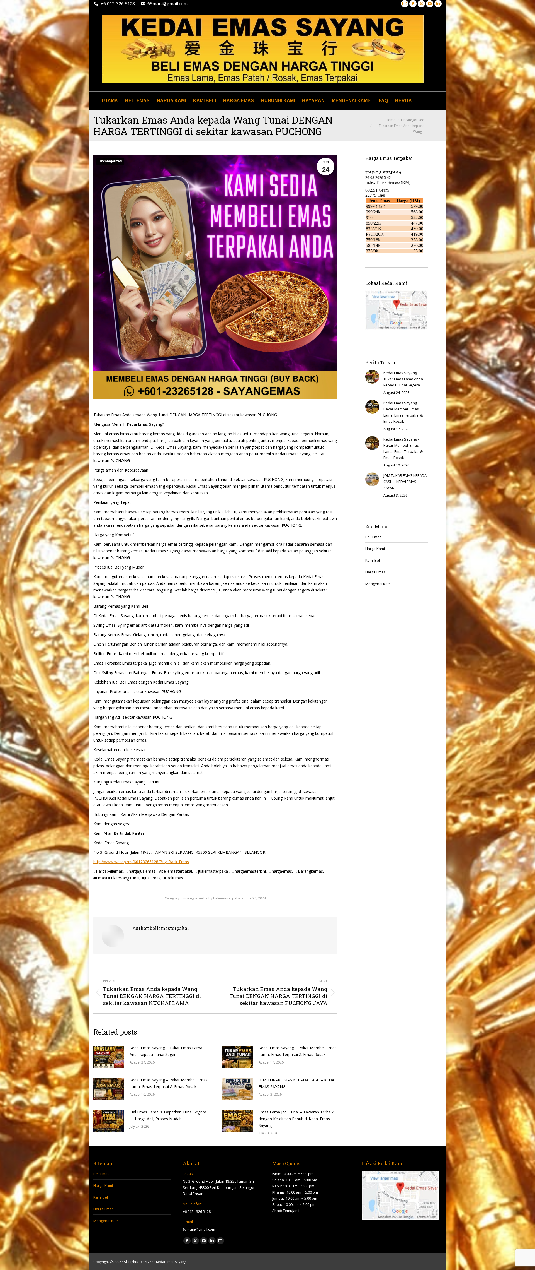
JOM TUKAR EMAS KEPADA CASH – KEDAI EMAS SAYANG (297, 1083)
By (224, 898)
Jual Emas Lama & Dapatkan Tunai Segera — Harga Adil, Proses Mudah (168, 1115)
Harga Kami (375, 548)
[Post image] (108, 1057)
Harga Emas (375, 571)
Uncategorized (110, 161)
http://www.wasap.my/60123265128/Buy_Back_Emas (141, 861)
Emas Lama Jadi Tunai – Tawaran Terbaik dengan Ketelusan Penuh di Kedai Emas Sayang (296, 1118)
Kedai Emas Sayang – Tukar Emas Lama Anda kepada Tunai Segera (166, 1051)
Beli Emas (373, 536)
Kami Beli (373, 560)
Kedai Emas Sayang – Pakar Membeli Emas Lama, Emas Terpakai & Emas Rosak (298, 1051)
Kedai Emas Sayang (171, 1261)
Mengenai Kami (378, 583)
